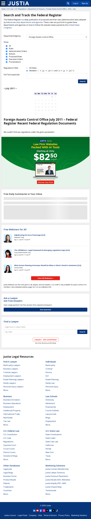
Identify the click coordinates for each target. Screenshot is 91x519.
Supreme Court (9, 445)
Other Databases (11, 465)
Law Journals (51, 414)
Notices (11, 54)
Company (33, 515)
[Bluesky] (50, 510)
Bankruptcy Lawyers (11, 365)
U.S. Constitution (10, 434)
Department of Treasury (36, 9)
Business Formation (11, 400)
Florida (48, 449)
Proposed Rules (15, 56)
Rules (10, 48)
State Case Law (52, 441)
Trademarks (8, 487)
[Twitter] (53, 510)
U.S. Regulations (20, 9)
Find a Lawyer (11, 321)
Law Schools (51, 396)
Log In (75, 3)
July (74, 9)
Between (33, 70)
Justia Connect (10, 515)
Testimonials (51, 490)
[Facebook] (40, 510)
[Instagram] (44, 510)
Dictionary (50, 400)
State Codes (50, 438)
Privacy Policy (64, 515)
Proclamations (14, 62)
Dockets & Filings (10, 456)
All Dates (33, 68)
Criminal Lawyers (10, 372)
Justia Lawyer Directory (55, 472)
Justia (3, 9)
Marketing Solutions (55, 465)
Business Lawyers (10, 369)
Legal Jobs (7, 469)
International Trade (11, 414)
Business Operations (12, 403)
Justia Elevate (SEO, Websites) (58, 480)
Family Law (50, 383)
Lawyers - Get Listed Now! (46, 339)
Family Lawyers (9, 383)
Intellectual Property (11, 410)
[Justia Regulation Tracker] (18, 3)
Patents (6, 483)
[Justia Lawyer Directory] (56, 510)
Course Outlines (52, 410)
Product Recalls (9, 480)
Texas (48, 456)
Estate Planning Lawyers (13, 379)
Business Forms (10, 476)
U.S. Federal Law (11, 431)
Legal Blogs (8, 472)
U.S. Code (7, 438)
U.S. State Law (52, 431)
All (9, 46)
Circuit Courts (9, 449)
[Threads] (47, 510)
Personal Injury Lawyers (13, 386)
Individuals (51, 361)
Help (40, 515)
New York (50, 452)
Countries (7, 490)
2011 (69, 9)
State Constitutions (54, 434)
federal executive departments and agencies (24, 22)
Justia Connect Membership (57, 469)
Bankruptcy (50, 365)
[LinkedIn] (34, 510)
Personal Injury (52, 386)
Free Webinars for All (15, 229)
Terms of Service (50, 515)
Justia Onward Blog (53, 487)
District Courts (9, 452)
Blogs (48, 417)
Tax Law (6, 421)
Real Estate (8, 417)
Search (82, 81)
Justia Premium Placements (57, 476)
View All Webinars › (45, 278)
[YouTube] (37, 510)
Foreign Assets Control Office (56, 9)
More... (6, 390)
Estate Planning (52, 379)
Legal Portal (22, 515)
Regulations (8, 441)
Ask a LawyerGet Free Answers (13, 299)
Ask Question (45, 309)
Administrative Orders (17, 51)
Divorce (49, 372)
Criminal (49, 369)
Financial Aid (51, 407)
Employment (8, 407)
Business (7, 396)
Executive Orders (15, 59)
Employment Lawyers (12, 376)
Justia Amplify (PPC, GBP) (56, 483)
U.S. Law (10, 9)
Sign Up (85, 3)
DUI (47, 376)
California (50, 445)
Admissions (50, 403)
